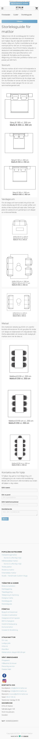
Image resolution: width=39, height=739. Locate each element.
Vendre (25, 736)
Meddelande (7, 509)
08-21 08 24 (10, 697)
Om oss (4, 640)
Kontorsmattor (7, 627)
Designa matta (7, 598)
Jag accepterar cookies (19, 3)
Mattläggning (7, 589)
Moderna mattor (8, 570)
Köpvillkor (5, 649)
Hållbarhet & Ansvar (9, 663)
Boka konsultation (8, 586)
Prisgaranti (6, 660)
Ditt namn (6, 488)
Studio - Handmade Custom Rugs (14, 576)
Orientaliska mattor (9, 573)
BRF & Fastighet (8, 621)
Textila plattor (7, 567)
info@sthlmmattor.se (19, 688)
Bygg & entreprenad (9, 612)
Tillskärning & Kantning (10, 595)
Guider (15, 15)
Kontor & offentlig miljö (12, 558)
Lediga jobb (6, 643)
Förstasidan (6, 15)
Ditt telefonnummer (10, 502)
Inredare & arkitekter (9, 615)
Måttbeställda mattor (10, 561)
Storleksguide (26, 15)
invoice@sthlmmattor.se (18, 694)
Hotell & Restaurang (9, 624)
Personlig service (8, 666)
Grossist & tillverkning (10, 630)
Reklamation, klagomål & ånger (13, 652)
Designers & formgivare (11, 618)
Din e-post (6, 495)
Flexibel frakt (6, 669)
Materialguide (7, 604)
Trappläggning (7, 592)
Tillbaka (19, 21)
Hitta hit (5, 646)
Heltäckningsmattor (9, 555)
